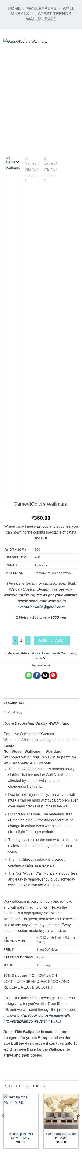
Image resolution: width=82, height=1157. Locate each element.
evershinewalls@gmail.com (41, 607)
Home (14, 8)
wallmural (44, 665)
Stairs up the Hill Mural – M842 (21, 1136)
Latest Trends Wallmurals (59, 653)
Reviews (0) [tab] (12, 712)
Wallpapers (41, 8)
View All (41, 658)
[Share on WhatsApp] (28, 675)
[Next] (71, 95)
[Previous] (11, 95)
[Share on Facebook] (37, 675)
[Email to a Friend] (45, 675)
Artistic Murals (30, 653)
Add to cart (51, 640)
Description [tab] (13, 703)
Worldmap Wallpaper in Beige (61, 1136)
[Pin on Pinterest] (53, 675)
